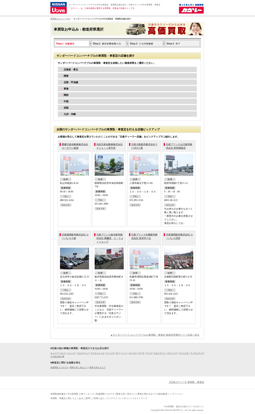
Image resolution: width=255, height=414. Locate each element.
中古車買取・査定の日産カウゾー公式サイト (184, 406)
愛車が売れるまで (97, 367)
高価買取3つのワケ (105, 394)
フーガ (149, 353)
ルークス (133, 353)
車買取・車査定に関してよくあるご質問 (70, 398)
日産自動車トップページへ (170, 394)
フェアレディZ (196, 353)
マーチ (141, 353)
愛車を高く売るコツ (79, 367)
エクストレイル (98, 353)
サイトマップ (140, 398)
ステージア (172, 353)
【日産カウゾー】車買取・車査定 (186, 382)
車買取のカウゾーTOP (60, 19)
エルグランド (83, 353)
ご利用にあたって (100, 398)
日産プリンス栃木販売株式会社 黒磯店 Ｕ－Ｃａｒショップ (109, 238)
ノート (124, 353)
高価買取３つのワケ (59, 367)
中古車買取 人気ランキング (80, 394)
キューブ (54, 353)
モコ (118, 353)
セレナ (63, 353)
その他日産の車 (57, 356)
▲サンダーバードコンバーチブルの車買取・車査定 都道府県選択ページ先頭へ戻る (154, 335)
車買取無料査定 (58, 394)
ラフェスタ (184, 353)
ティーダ (110, 353)
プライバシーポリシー (121, 398)
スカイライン (160, 353)
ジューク (72, 353)
